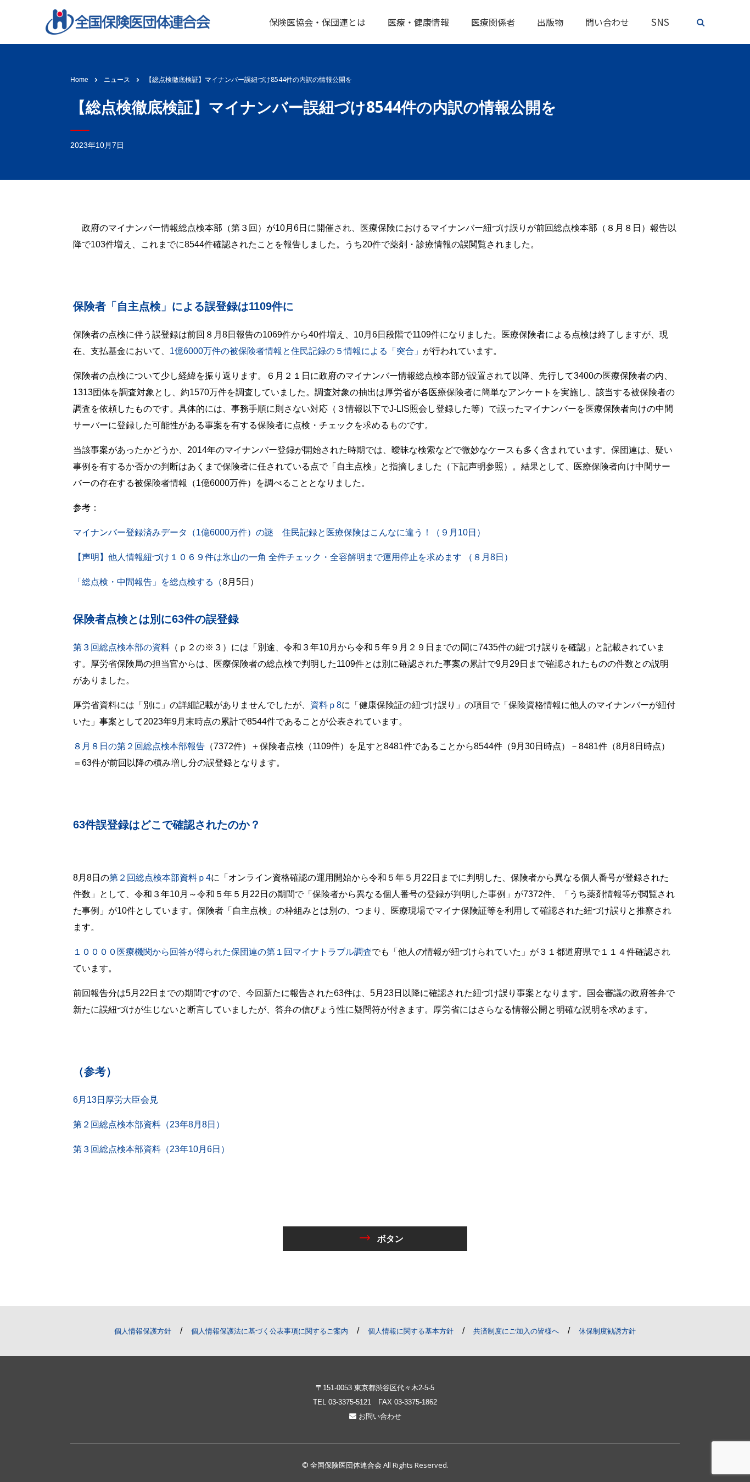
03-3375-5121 (349, 1402)
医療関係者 (493, 22)
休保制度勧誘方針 (607, 1331)
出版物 (550, 22)
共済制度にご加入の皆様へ (516, 1331)
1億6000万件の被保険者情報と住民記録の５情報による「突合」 (296, 351)
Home (79, 80)
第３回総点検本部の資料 (121, 647)
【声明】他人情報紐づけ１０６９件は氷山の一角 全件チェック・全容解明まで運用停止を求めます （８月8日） (297, 557)
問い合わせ (607, 22)
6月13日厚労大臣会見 (115, 1099)
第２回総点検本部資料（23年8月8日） (149, 1124)
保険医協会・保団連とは (317, 22)
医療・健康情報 (418, 22)
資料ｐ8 (326, 705)
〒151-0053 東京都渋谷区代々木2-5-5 (375, 1388)
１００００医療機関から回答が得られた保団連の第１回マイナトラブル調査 (222, 951)
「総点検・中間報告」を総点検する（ (147, 582)
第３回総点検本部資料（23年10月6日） (151, 1149)
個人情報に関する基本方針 (411, 1331)
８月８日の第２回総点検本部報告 (139, 746)
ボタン (389, 1238)
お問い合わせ (378, 1416)
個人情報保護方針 (142, 1331)
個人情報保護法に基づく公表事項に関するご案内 (269, 1331)
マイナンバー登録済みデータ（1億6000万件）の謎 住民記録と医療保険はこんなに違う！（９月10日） (279, 532)
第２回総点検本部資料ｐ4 (160, 877)
